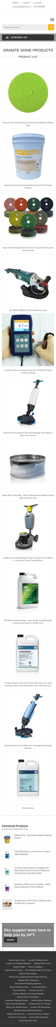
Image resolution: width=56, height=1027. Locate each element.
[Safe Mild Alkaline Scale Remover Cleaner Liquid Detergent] (7, 855)
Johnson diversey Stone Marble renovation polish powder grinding (28, 186)
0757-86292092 (39, 7)
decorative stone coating (38, 1014)
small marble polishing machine (28, 983)
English (15, 3)
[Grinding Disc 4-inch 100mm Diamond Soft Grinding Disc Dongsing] (7, 904)
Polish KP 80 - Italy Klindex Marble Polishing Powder (33, 836)
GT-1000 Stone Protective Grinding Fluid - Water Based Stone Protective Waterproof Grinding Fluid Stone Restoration (32, 870)
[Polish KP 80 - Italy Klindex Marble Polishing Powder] (7, 839)
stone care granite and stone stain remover (28, 977)
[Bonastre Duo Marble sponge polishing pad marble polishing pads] (28, 92)
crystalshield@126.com (21, 7)
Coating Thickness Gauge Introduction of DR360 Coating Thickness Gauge (28, 371)
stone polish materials (38, 1017)
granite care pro (36, 990)
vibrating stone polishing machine (28, 1010)
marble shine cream (13, 970)
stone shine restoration (16, 1004)
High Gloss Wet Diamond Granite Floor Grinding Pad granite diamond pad (28, 249)
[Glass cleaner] (28, 777)
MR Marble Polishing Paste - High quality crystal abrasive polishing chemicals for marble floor (28, 621)
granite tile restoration (40, 1007)
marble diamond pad (16, 1014)
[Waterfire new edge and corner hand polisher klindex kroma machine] (28, 280)
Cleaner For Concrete (17, 1017)
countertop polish (39, 987)
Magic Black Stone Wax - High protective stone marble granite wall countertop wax (28, 496)
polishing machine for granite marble (28, 994)
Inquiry (10, 940)
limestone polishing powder (16, 1000)
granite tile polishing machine (18, 963)
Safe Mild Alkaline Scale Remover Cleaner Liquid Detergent (32, 852)
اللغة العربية (37, 3)
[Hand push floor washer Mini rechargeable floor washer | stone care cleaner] (28, 402)
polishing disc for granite (39, 1004)
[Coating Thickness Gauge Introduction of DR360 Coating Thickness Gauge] (28, 340)
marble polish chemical (28, 980)
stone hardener (19, 990)
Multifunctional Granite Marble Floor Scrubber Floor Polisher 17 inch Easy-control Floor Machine (28, 559)
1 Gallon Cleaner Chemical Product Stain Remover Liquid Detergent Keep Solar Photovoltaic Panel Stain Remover (28, 684)
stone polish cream (17, 960)
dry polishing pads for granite (38, 970)
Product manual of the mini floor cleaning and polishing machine (28, 746)
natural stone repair (28, 973)
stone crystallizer (35, 967)
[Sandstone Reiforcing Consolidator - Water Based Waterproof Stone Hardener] (7, 888)
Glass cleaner (28, 808)
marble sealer (19, 967)
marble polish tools (42, 963)
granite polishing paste (37, 960)
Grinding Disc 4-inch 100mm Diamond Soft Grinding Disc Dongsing (32, 901)
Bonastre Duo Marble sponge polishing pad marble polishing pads (28, 124)
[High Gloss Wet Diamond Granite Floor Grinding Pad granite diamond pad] (28, 217)
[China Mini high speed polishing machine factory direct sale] (28, 527)
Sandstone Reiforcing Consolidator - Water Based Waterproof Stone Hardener (32, 885)
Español (26, 3)
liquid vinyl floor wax (28, 1020)
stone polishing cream (19, 987)
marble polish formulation (28, 997)
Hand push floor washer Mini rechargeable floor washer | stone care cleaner (28, 434)
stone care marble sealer (16, 1007)
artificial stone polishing (41, 1000)
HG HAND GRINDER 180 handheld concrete (28, 310)
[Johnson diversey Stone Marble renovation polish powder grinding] (28, 155)
